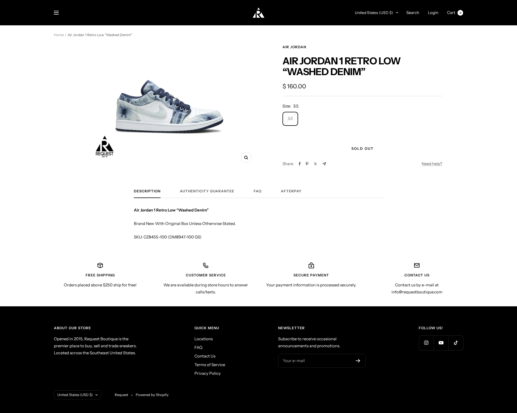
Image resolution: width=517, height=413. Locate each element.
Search (412, 12)
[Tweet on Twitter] (315, 164)
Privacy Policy (207, 373)
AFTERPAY (291, 191)
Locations (203, 338)
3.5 (290, 118)
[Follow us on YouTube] (441, 342)
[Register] (358, 361)
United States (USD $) (374, 12)
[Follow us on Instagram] (426, 342)
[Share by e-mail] (324, 164)
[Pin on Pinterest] (307, 164)
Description (147, 191)
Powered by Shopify (152, 395)
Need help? (432, 163)
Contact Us (204, 356)
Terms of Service (209, 364)
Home (59, 35)
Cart (454, 12)
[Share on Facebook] (300, 164)
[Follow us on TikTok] (455, 342)
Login (433, 12)
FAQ (257, 191)
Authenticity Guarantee (207, 191)
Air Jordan (294, 47)
